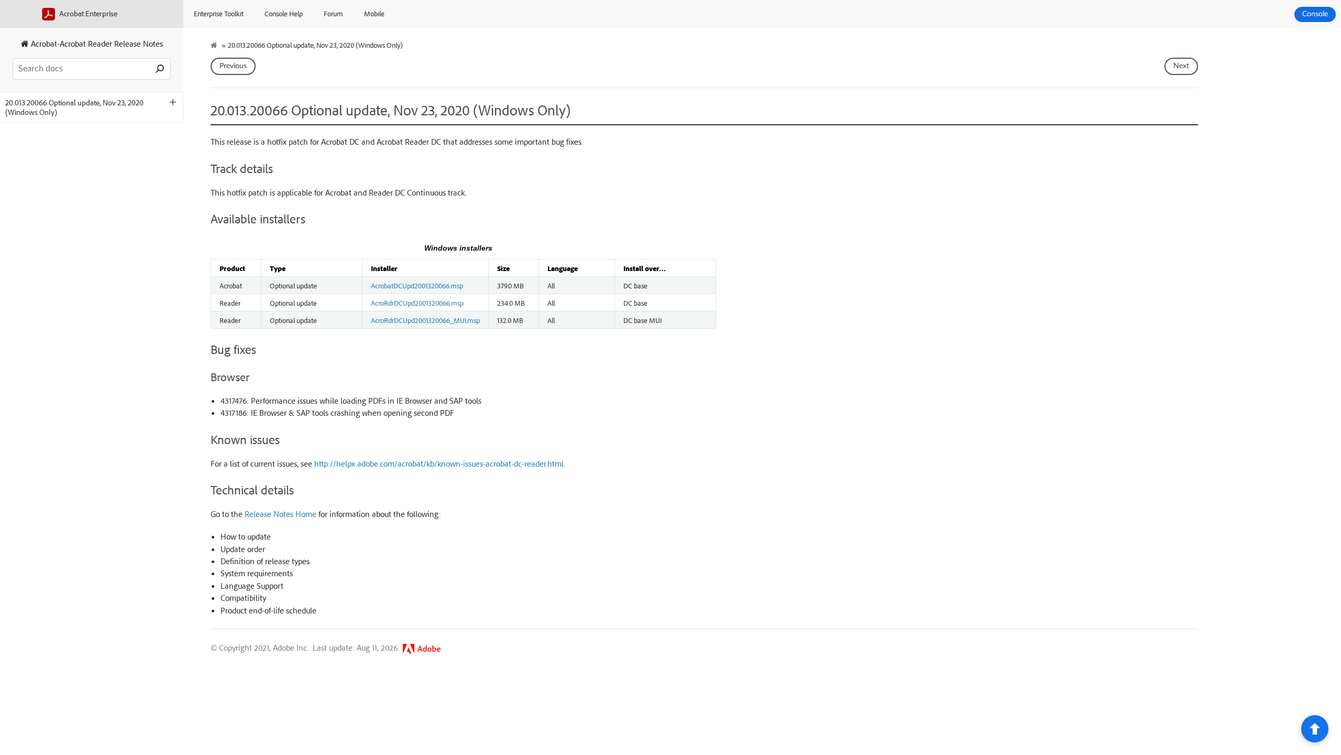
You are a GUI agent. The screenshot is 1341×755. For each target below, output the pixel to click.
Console (1315, 14)
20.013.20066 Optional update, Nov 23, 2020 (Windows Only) (74, 107)
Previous (233, 66)
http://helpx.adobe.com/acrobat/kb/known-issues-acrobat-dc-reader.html (439, 463)
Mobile (374, 13)
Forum (333, 13)
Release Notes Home (280, 514)
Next (1181, 66)
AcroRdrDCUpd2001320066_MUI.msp (425, 320)
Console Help (284, 13)
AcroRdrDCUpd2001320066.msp (417, 302)
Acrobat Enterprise (87, 13)
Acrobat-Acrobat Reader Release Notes (96, 43)
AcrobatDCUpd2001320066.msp (417, 285)
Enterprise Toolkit (219, 13)
